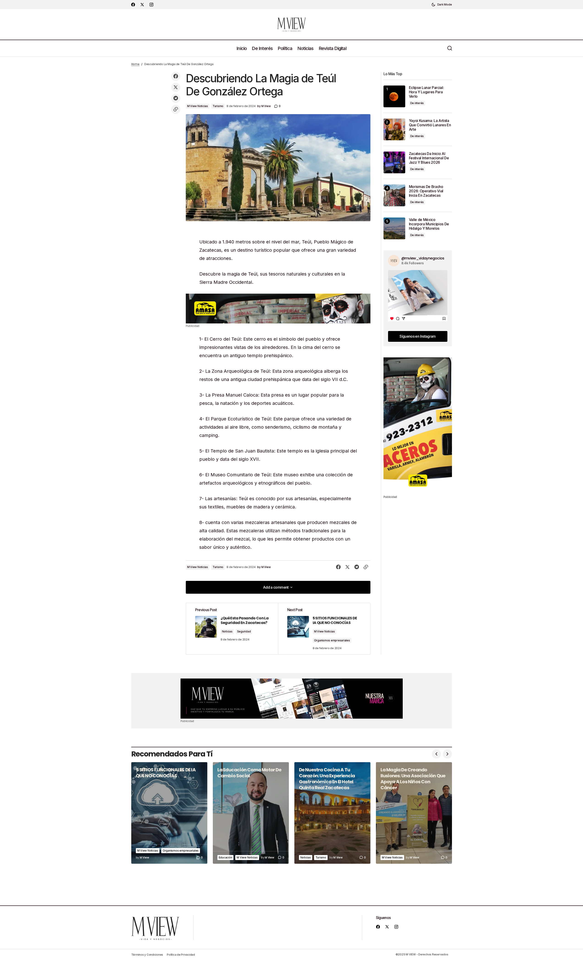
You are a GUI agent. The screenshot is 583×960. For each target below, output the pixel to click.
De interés (417, 103)
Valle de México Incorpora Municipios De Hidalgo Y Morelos (429, 224)
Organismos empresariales (332, 640)
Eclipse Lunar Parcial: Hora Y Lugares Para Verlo (426, 92)
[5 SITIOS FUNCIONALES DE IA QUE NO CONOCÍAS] (169, 813)
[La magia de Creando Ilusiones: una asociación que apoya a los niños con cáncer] (414, 813)
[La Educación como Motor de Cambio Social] (251, 813)
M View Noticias (197, 106)
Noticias (227, 631)
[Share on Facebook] (175, 76)
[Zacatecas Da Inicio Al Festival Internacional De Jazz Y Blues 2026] (394, 162)
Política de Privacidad (181, 954)
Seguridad (244, 631)
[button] (441, 4)
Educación (225, 857)
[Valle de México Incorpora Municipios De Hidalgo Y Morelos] (394, 228)
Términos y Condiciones (147, 954)
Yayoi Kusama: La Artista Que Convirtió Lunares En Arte (430, 125)
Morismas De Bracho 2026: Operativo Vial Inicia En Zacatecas (426, 191)
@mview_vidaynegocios (422, 258)
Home (135, 64)
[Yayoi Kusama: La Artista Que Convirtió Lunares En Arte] (394, 129)
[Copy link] (175, 109)
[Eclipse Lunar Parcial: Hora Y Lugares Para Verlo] (394, 96)
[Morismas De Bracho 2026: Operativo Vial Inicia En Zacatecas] (394, 195)
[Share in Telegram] (175, 98)
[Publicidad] (278, 308)
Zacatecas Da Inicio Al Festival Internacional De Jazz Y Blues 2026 (429, 158)
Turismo (218, 106)
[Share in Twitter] (175, 87)
